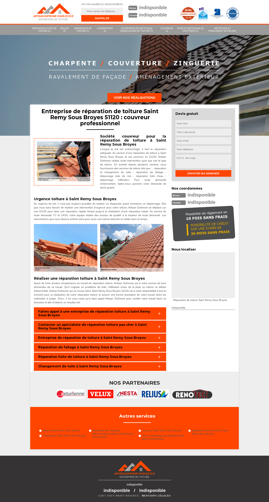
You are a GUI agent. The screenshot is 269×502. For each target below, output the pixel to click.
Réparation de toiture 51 (83, 29)
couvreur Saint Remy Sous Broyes (162, 430)
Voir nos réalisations (134, 97)
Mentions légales (156, 495)
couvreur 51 (166, 29)
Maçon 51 (64, 29)
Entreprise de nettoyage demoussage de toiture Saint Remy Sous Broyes (112, 433)
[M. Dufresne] (53, 12)
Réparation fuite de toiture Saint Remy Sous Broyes (210, 432)
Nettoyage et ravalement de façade (222, 29)
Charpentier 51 (105, 29)
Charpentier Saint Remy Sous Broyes (64, 435)
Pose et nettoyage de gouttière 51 (190, 29)
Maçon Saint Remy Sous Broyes (61, 430)
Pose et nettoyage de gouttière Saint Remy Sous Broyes (163, 437)
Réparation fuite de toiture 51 (44, 29)
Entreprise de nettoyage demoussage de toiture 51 (136, 29)
